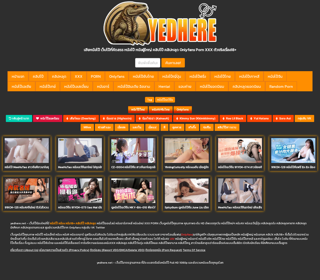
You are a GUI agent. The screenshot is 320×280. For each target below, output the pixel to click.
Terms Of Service (194, 250)
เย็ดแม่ (152, 127)
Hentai (164, 86)
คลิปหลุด (59, 76)
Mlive (87, 127)
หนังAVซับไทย (161, 109)
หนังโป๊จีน (275, 76)
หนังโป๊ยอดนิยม (212, 86)
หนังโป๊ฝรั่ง (198, 76)
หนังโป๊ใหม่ (138, 109)
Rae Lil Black (234, 118)
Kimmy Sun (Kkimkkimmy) (197, 118)
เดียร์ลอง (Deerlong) (82, 118)
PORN (96, 76)
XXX (78, 76)
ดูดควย (176, 127)
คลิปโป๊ (38, 76)
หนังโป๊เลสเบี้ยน (76, 86)
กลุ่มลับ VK (304, 118)
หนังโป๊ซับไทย (143, 76)
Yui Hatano (260, 118)
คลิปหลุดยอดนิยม (247, 86)
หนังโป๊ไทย (222, 76)
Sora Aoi (284, 118)
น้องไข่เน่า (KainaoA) (155, 118)
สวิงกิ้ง (192, 127)
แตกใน (137, 127)
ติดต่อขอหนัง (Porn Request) (163, 250)
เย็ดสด (122, 127)
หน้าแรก (18, 76)
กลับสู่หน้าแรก (20, 118)
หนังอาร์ (103, 86)
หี (164, 127)
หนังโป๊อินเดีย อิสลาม (134, 86)
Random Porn (281, 86)
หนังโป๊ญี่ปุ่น (171, 76)
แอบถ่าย (185, 86)
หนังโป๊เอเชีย (21, 86)
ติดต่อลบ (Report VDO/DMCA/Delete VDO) (117, 250)
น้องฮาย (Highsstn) (118, 118)
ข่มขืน (207, 127)
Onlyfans (116, 76)
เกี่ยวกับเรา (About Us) (24, 250)
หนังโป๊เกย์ (48, 86)
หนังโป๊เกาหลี (249, 76)
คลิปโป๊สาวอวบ (227, 127)
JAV (172, 239)
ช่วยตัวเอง (104, 127)
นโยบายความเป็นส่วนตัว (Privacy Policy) (64, 250)
